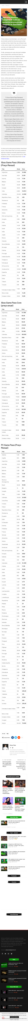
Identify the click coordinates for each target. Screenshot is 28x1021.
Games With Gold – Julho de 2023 (15, 998)
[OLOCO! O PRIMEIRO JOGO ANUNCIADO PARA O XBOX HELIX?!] (4, 853)
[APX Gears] (14, 904)
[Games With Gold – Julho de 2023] (4, 1000)
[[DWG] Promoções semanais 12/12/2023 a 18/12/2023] (4, 972)
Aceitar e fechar (14, 1017)
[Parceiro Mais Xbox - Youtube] (14, 728)
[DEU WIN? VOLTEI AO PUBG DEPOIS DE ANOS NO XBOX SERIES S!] (4, 823)
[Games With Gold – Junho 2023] (4, 1007)
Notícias (5, 14)
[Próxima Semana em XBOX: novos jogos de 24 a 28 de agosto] (20, 783)
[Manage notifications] (3, 1018)
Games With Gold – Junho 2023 (15, 1005)
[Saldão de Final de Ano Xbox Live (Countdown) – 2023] (4, 965)
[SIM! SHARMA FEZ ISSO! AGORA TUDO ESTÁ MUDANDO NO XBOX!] (4, 861)
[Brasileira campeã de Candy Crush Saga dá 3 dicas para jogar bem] (8, 801)
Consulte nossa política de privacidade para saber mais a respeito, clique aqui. (14, 1019)
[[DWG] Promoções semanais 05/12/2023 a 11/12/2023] (4, 980)
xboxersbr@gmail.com (11, 950)
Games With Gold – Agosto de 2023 (16, 990)
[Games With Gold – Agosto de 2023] (4, 992)
